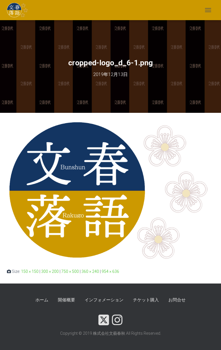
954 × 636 (110, 271)
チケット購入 (146, 300)
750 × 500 (70, 271)
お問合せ (177, 300)
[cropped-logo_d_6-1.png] (110, 190)
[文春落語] (20, 10)
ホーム (41, 300)
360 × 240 (90, 271)
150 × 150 (30, 271)
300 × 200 (50, 271)
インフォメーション (104, 300)
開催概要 (66, 300)
